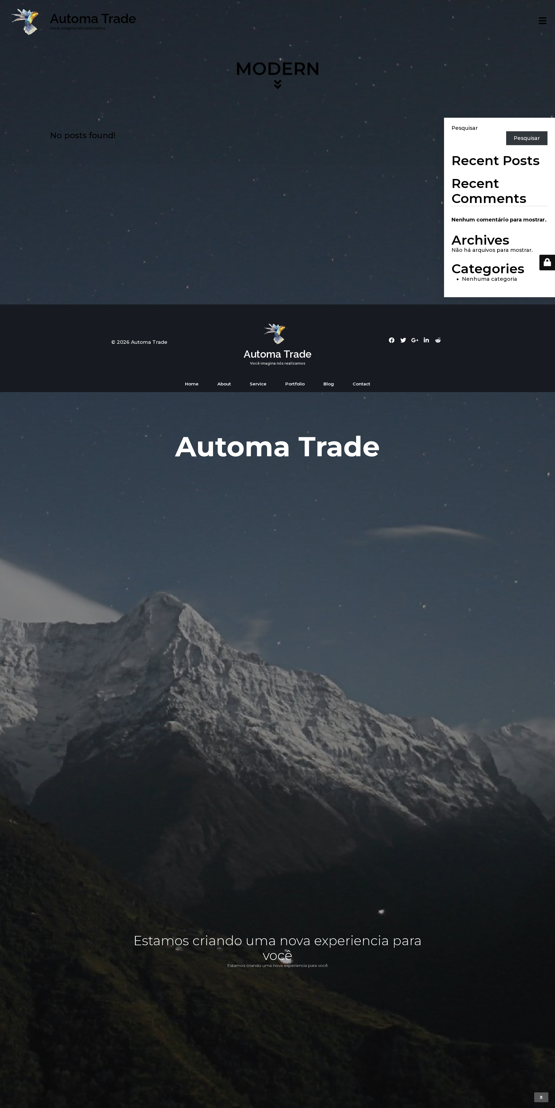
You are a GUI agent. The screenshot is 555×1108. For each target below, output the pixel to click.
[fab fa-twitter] (403, 340)
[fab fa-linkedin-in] (426, 340)
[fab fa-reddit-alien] (438, 340)
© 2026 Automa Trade (139, 342)
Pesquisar (465, 128)
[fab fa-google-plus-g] (414, 340)
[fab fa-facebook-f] (391, 340)
